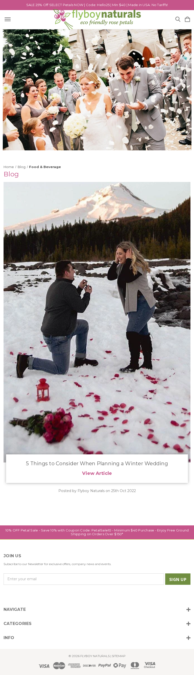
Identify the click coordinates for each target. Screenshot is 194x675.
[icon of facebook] (15, 595)
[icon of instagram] (7, 595)
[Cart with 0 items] (187, 19)
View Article (97, 473)
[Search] (178, 19)
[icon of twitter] (24, 595)
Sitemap (119, 656)
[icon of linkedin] (32, 595)
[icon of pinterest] (41, 595)
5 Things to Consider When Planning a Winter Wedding (97, 463)
